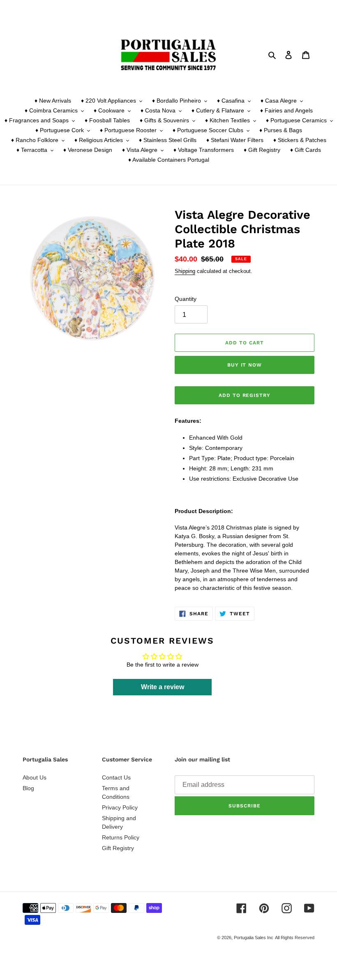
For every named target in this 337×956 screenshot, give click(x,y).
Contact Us (116, 777)
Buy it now (244, 365)
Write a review (162, 686)
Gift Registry (118, 848)
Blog (28, 788)
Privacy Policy (120, 807)
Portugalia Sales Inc (253, 937)
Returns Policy (120, 837)
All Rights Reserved (294, 937)
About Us (34, 777)
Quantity (185, 299)
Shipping (185, 271)
